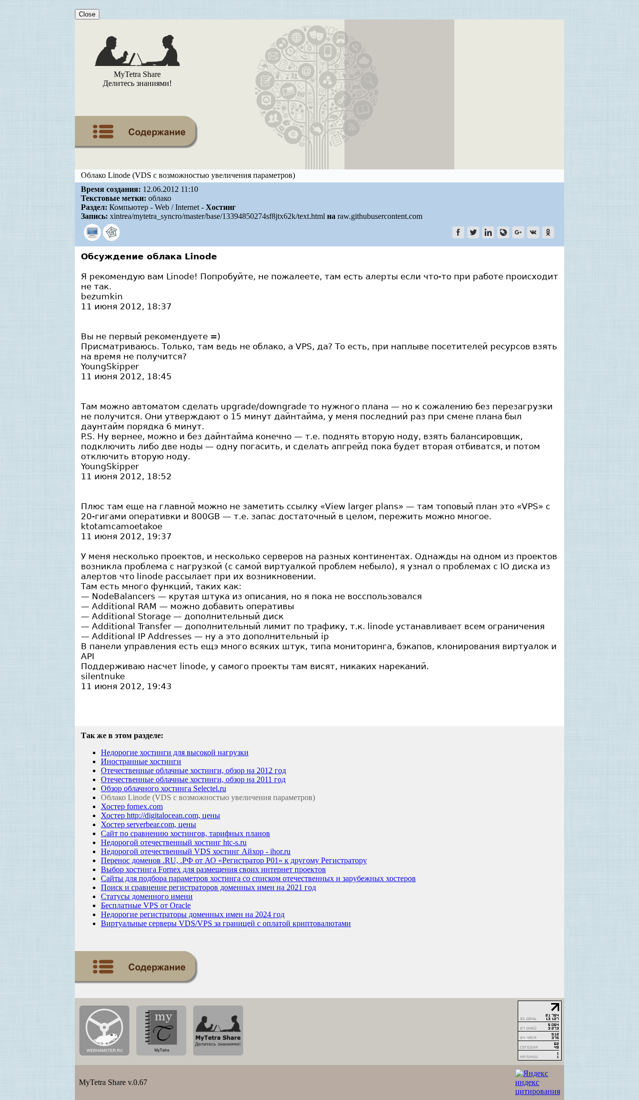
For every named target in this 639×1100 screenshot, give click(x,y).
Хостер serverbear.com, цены (148, 824)
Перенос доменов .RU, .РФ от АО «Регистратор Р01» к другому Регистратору (234, 860)
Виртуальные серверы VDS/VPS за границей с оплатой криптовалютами (226, 923)
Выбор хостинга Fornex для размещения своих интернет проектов (213, 869)
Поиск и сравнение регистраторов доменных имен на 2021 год (208, 887)
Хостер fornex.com (132, 806)
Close (87, 14)
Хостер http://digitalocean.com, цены (160, 815)
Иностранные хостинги (141, 761)
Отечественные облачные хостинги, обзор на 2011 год (193, 779)
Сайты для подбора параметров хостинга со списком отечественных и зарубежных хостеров (258, 878)
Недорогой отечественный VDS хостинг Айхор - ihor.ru (196, 851)
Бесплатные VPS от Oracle (146, 905)
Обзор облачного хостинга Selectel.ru (163, 788)
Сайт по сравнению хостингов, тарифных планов (185, 833)
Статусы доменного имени (147, 896)
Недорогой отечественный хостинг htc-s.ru (174, 842)
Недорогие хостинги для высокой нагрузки (175, 752)
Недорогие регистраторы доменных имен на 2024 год (193, 914)
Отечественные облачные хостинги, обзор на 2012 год (193, 770)
